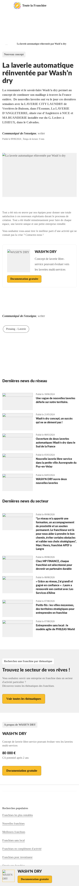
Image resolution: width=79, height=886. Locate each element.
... (6, 43)
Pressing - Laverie (16, 329)
